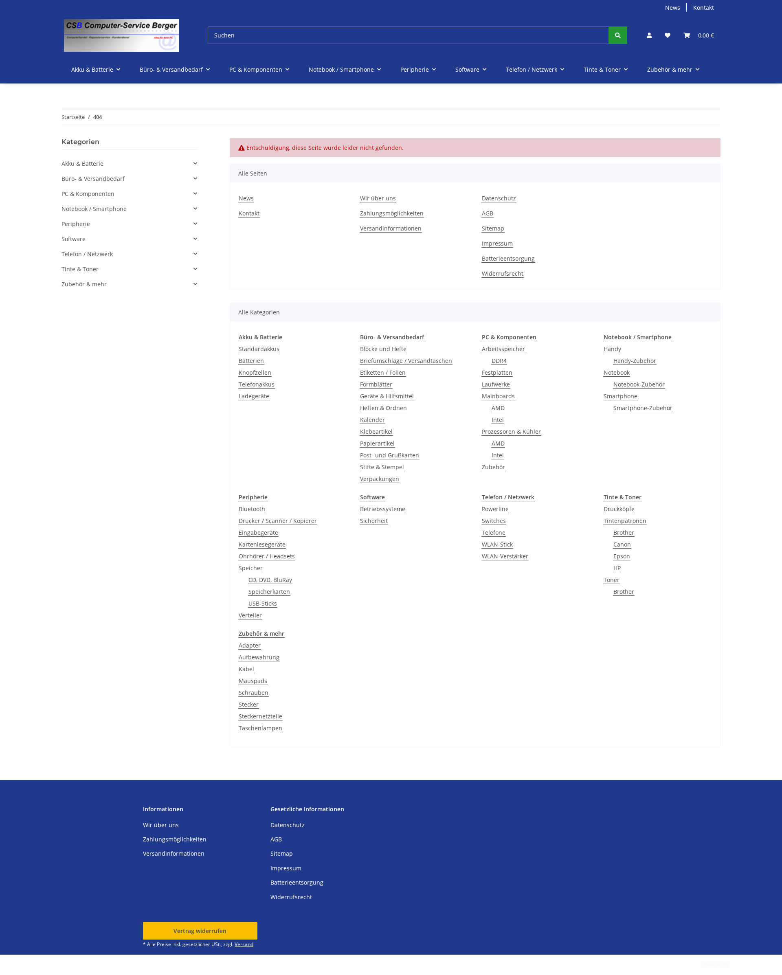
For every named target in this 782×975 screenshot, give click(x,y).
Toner (611, 580)
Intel (498, 420)
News (672, 7)
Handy (612, 349)
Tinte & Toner (80, 269)
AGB (487, 213)
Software (74, 239)
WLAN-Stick (497, 544)
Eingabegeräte (258, 532)
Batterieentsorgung (508, 258)
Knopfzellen (255, 372)
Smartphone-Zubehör (642, 408)
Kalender (372, 420)
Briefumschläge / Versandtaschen (406, 361)
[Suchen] (617, 35)
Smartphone (620, 396)
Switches (494, 521)
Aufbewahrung (259, 657)
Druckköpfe (619, 509)
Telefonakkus (257, 384)
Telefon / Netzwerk (87, 254)
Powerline (495, 509)
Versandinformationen (391, 228)
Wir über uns (378, 198)
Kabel (246, 669)
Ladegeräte (254, 396)
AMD (498, 408)
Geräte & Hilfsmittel (387, 396)
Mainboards (498, 396)
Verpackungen (379, 479)
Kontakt (703, 7)
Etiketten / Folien (383, 372)
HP (617, 568)
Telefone (493, 532)
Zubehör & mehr (84, 284)
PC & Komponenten (88, 194)
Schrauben (253, 692)
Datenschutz (499, 198)
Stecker (249, 704)
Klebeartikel (376, 431)
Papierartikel (377, 443)
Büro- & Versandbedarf (93, 178)
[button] (649, 35)
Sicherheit (374, 521)
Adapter (250, 645)
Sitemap (493, 228)
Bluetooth (252, 509)
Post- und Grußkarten (389, 455)
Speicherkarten (269, 591)
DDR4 (499, 361)
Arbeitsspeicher (503, 349)
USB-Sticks (262, 603)
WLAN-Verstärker (505, 556)
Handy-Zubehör (634, 361)
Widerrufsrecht (502, 273)
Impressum (497, 243)
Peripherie (76, 224)
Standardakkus (259, 349)
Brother (623, 532)
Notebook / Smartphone (94, 209)
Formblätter (376, 384)
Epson (621, 556)
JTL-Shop (739, 964)
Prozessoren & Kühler (511, 431)
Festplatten (497, 372)
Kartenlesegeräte (262, 544)
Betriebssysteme (382, 509)
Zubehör (493, 467)
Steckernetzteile (260, 716)
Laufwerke (496, 384)
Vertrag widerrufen (200, 931)
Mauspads (253, 681)
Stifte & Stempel (382, 467)
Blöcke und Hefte (383, 349)
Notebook (617, 372)
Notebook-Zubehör (639, 384)
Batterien (251, 361)
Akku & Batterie (82, 163)
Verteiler (250, 615)
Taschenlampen (260, 728)
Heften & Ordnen (383, 408)
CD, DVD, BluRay (270, 580)
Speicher (251, 568)
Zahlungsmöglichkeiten (392, 213)
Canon (622, 544)
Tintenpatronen (625, 521)
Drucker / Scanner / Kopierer (278, 521)
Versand (244, 944)
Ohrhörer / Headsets (267, 556)
